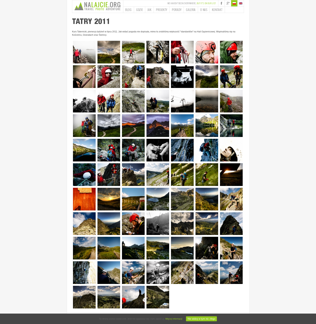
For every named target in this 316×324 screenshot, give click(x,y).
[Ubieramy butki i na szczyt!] (231, 272)
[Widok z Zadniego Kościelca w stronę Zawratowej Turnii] (182, 223)
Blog (128, 9)
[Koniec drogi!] (133, 174)
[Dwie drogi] (108, 248)
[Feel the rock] (182, 150)
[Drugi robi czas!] (84, 272)
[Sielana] (206, 272)
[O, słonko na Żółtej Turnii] (133, 125)
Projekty (161, 9)
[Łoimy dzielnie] (231, 125)
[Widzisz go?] (231, 248)
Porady (176, 9)
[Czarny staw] (157, 199)
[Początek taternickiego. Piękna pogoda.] (84, 52)
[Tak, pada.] (108, 101)
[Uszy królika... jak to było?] (182, 52)
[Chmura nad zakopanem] (182, 248)
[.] (157, 272)
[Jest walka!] (231, 199)
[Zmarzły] (182, 199)
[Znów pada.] (231, 101)
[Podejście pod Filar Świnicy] (133, 248)
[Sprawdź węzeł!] (157, 150)
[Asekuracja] (157, 223)
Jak (149, 9)
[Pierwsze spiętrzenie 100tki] (84, 223)
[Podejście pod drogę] (108, 150)
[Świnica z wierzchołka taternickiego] (84, 297)
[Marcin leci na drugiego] (84, 174)
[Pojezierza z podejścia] (157, 248)
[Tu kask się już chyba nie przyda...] (206, 174)
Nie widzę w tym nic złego (201, 318)
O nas (203, 9)
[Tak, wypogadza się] (108, 125)
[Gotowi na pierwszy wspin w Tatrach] (231, 76)
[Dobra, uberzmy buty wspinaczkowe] (108, 272)
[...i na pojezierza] (206, 223)
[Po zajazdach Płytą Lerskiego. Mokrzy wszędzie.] (84, 125)
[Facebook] (221, 3)
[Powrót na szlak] (182, 174)
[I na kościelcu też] (157, 125)
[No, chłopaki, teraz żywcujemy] (133, 297)
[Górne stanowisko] (133, 272)
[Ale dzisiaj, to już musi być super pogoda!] (84, 248)
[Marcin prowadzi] (84, 101)
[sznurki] (84, 76)
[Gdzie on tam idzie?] (231, 150)
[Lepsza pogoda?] (206, 76)
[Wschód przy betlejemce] (108, 199)
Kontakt (217, 9)
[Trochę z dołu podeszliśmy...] (108, 297)
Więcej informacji (173, 319)
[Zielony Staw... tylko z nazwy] (206, 101)
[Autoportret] (84, 199)
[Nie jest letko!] (133, 150)
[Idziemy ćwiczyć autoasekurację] (157, 52)
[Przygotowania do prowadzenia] (206, 248)
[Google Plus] (228, 3)
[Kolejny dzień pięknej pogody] (182, 101)
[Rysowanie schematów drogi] (182, 76)
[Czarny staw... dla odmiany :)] (108, 223)
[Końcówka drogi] (182, 272)
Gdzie (139, 9)
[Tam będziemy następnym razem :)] (133, 101)
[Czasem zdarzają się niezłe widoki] (108, 52)
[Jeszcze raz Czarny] (84, 150)
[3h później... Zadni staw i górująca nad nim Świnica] (157, 297)
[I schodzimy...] (157, 174)
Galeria (191, 9)
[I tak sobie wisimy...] (133, 76)
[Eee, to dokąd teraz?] (108, 174)
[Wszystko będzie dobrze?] (108, 76)
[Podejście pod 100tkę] (206, 199)
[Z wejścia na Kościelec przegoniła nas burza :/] (231, 223)
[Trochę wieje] (157, 76)
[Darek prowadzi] (206, 150)
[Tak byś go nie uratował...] (231, 52)
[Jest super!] (206, 52)
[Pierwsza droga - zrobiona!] (157, 101)
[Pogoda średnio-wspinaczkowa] (133, 52)
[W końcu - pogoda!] (182, 125)
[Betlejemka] (231, 174)
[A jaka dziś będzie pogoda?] (133, 199)
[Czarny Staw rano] (206, 125)
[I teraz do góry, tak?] (133, 223)
